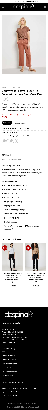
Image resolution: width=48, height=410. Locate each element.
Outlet (10, 136)
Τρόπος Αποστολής (9, 359)
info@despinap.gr (32, 1)
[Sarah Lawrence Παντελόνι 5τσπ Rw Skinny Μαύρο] (12, 257)
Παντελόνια (16, 87)
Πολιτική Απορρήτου (9, 371)
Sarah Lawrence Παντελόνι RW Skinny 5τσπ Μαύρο (35, 274)
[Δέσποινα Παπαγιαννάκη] (24, 6)
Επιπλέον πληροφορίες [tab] (12, 160)
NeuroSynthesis (34, 403)
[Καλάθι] (45, 6)
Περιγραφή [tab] (6, 155)
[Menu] (3, 6)
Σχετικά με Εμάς (7, 375)
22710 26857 (16, 1)
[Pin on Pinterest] (16, 141)
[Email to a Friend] (12, 141)
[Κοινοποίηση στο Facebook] (8, 141)
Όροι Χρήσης (6, 367)
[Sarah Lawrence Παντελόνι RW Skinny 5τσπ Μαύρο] (35, 257)
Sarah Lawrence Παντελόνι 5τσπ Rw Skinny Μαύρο (12, 274)
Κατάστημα (6, 87)
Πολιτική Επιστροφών (9, 363)
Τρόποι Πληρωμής (8, 355)
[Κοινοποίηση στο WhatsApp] (4, 141)
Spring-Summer (18, 136)
